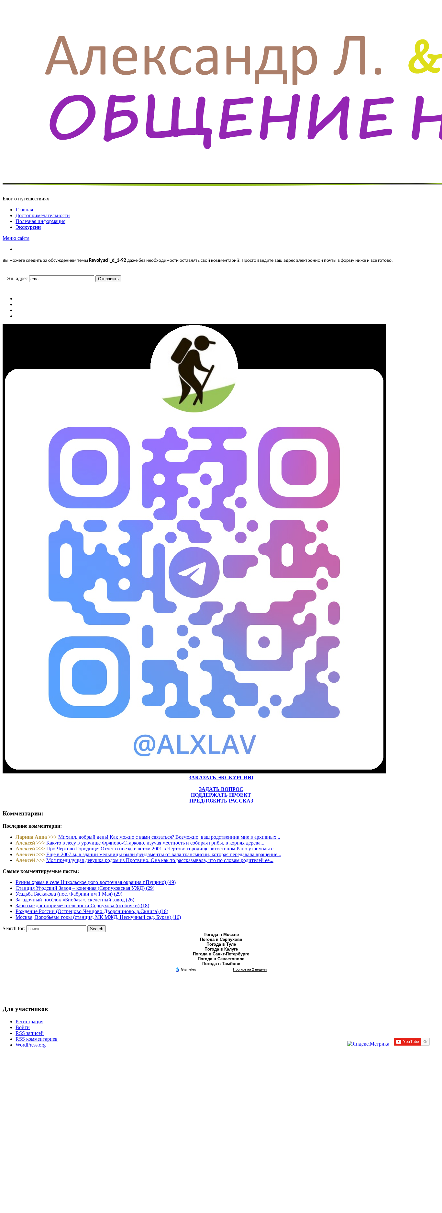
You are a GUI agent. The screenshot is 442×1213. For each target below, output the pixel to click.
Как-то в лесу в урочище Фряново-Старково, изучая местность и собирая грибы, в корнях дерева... (155, 843)
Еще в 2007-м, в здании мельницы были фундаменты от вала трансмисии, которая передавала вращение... (163, 854)
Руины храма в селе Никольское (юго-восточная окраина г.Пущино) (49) (96, 882)
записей (30, 1033)
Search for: (14, 928)
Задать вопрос (221, 789)
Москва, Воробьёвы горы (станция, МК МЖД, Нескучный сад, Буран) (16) (98, 917)
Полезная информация (40, 221)
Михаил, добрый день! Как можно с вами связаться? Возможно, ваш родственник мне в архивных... (169, 837)
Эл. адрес (17, 278)
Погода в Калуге (221, 949)
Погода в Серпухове (221, 939)
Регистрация (29, 1021)
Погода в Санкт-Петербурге (221, 954)
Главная (24, 209)
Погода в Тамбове (221, 963)
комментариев (37, 1039)
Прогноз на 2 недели (250, 969)
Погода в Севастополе (221, 958)
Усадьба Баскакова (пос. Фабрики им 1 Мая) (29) (69, 894)
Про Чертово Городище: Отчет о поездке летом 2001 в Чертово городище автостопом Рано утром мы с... (161, 848)
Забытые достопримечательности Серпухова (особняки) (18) (82, 905)
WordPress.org (31, 1045)
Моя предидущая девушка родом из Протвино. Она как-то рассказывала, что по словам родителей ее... (159, 860)
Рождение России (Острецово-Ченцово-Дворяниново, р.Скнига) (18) (92, 911)
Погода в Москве (221, 934)
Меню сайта (16, 238)
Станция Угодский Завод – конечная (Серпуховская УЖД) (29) (85, 888)
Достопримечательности (43, 215)
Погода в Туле (221, 944)
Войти (23, 1027)
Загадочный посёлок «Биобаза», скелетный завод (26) (75, 899)
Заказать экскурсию (221, 777)
